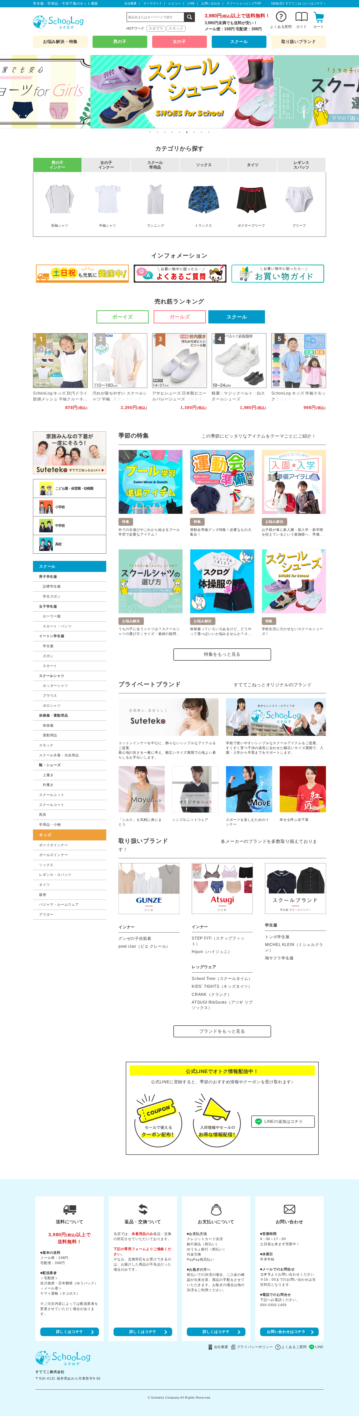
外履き (48, 785)
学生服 (48, 646)
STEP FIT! (218, 941)
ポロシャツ (52, 706)
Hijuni (212, 952)
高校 (58, 544)
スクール (239, 41)
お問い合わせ (210, 3)
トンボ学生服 (277, 937)
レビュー (175, 3)
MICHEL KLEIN (294, 947)
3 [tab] (164, 132)
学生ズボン (52, 596)
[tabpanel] (179, 92)
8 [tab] (201, 132)
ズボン (48, 656)
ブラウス (50, 695)
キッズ (45, 835)
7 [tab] (194, 132)
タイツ (44, 885)
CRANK (212, 994)
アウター (46, 914)
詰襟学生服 (52, 586)
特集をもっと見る (222, 654)
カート (318, 27)
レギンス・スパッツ (55, 875)
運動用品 (50, 735)
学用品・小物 (50, 824)
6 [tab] (186, 132)
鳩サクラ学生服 (279, 958)
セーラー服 (52, 616)
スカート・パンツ (57, 626)
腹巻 (42, 895)
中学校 (60, 525)
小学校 (60, 507)
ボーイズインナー (53, 845)
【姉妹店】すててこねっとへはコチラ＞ (298, 3)
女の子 (179, 41)
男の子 (119, 41)
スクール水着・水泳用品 (59, 755)
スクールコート (51, 805)
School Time (222, 978)
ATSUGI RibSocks (222, 1005)
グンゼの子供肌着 (134, 938)
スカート (50, 666)
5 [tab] (179, 132)
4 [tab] (172, 132)
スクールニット (51, 795)
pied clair (144, 946)
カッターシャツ (55, 685)
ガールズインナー (53, 855)
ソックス (46, 865)
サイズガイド (152, 3)
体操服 (48, 725)
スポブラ (156, 28)
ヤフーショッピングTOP (244, 3)
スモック (176, 28)
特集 (60, 41)
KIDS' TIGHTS (222, 986)
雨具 (42, 814)
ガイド (301, 27)
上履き (48, 775)
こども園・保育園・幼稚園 (74, 488)
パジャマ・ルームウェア (59, 904)
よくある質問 (281, 27)
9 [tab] (208, 132)
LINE (191, 3)
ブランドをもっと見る (222, 1031)
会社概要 (130, 3)
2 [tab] (157, 132)
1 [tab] (150, 132)
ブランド (298, 41)
